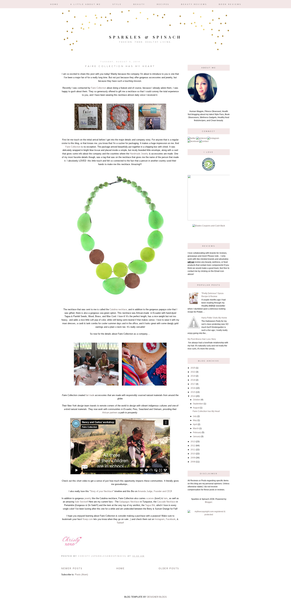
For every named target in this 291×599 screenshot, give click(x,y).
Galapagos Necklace (129, 501)
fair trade (90, 395)
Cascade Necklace (166, 501)
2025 (193, 368)
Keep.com (88, 519)
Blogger (208, 502)
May (195, 420)
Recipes (163, 4)
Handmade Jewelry (139, 153)
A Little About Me (85, 4)
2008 (193, 462)
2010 (193, 453)
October (196, 399)
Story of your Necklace (101, 491)
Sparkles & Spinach (145, 37)
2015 (193, 392)
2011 (193, 449)
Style (117, 4)
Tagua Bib (150, 505)
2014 (193, 396)
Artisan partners (110, 412)
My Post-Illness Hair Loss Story (202, 339)
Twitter (120, 522)
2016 (193, 388)
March (196, 428)
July (195, 416)
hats (166, 498)
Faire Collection (98, 88)
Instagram (160, 519)
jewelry (88, 498)
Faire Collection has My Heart (120, 66)
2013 (193, 441)
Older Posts (169, 568)
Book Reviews (230, 4)
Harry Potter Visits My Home (214, 318)
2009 (193, 458)
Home (54, 4)
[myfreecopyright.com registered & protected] (209, 514)
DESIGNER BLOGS (157, 597)
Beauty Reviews (194, 4)
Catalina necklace (118, 309)
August (196, 408)
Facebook (170, 519)
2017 (193, 384)
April (195, 424)
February (197, 432)
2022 (193, 372)
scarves (150, 498)
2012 (193, 445)
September (198, 404)
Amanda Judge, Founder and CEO (154, 491)
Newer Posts (72, 568)
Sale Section (81, 501)
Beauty (139, 4)
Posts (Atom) (81, 574)
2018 (193, 380)
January (196, 436)
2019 (193, 376)
